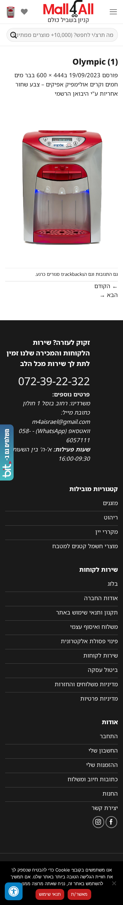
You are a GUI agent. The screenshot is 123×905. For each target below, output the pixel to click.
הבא (108, 295)
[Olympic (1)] (61, 183)
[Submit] (13, 35)
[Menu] (113, 12)
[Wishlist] (24, 11)
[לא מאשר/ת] (114, 885)
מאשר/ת (79, 894)
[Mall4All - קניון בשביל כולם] (68, 12)
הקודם (106, 286)
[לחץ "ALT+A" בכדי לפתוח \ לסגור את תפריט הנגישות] (14, 891)
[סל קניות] (10, 12)
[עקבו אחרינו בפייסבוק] (112, 822)
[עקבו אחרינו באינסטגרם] (99, 822)
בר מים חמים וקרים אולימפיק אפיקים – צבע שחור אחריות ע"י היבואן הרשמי (66, 84)
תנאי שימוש (50, 894)
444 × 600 (50, 75)
